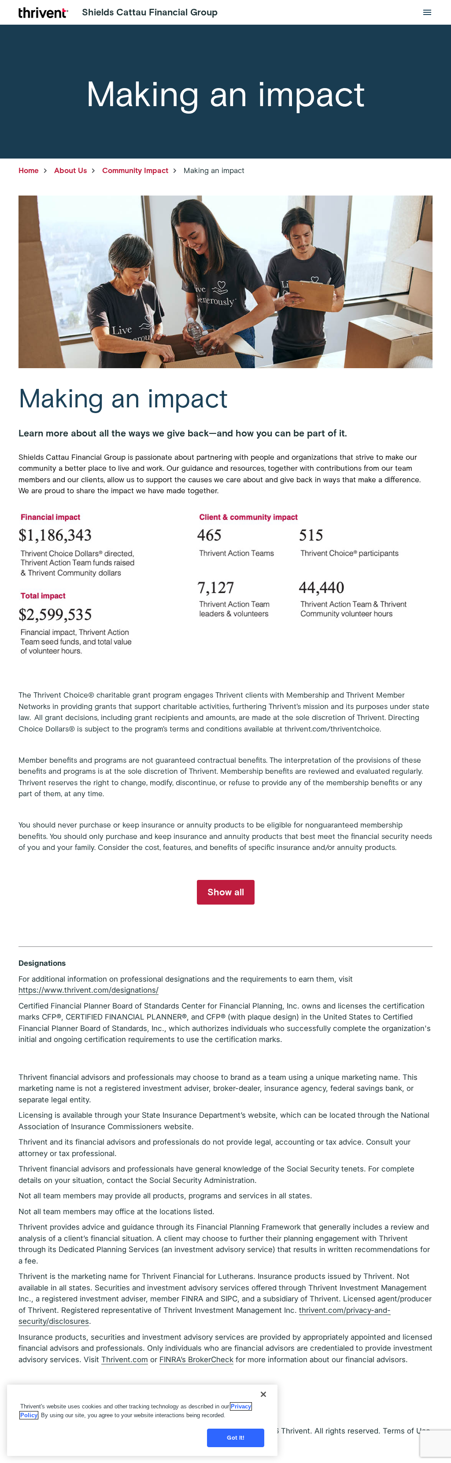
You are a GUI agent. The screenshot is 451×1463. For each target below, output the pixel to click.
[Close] (263, 1394)
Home (28, 170)
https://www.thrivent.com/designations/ (88, 990)
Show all (225, 892)
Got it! (235, 1437)
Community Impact (135, 170)
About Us (70, 170)
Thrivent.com (124, 1359)
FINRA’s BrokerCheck (196, 1359)
